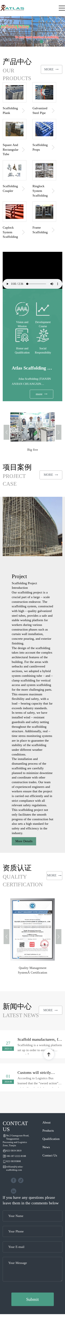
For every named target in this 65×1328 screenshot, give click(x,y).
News (46, 1147)
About (46, 1122)
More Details (23, 841)
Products (48, 1130)
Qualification (51, 1139)
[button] (6, 30)
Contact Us (49, 1155)
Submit (32, 1299)
